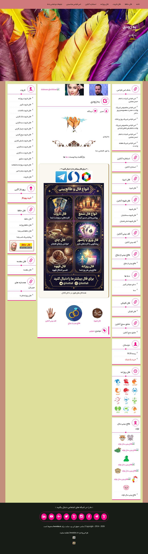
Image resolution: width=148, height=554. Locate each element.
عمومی (92, 331)
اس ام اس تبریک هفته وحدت (128, 144)
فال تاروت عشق (25, 159)
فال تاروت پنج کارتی (23, 134)
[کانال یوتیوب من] (51, 516)
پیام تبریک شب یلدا (23, 237)
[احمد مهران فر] (98, 90)
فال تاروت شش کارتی (22, 141)
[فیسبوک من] (89, 516)
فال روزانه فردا (25, 295)
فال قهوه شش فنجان (128, 221)
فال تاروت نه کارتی (24, 147)
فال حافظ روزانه (25, 225)
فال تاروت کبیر (25, 104)
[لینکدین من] (44, 516)
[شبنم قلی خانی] (50, 90)
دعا (67, 156)
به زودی (129, 26)
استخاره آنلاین (90, 4)
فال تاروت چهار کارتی (23, 128)
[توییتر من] (66, 516)
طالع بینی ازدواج (130, 263)
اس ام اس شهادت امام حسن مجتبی (128, 99)
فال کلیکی (132, 311)
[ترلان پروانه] (74, 90)
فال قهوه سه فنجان (128, 215)
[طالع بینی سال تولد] (126, 463)
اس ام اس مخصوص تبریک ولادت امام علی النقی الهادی (127, 126)
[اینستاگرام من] (81, 516)
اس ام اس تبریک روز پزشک (125, 119)
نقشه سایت (64, 533)
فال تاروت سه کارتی (23, 122)
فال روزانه (104, 4)
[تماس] (74, 516)
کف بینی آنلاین (130, 242)
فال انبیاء (132, 188)
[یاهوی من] (104, 516)
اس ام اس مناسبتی (73, 4)
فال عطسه (27, 270)
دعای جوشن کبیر (129, 284)
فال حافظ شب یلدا (24, 231)
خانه (138, 4)
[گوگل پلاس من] (59, 516)
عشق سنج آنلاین (129, 332)
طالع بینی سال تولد (128, 495)
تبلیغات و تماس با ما (54, 4)
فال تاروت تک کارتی (23, 116)
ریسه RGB (131, 353)
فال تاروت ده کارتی (23, 153)
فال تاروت (117, 4)
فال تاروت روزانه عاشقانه (21, 165)
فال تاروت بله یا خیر (23, 171)
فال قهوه (132, 209)
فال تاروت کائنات (24, 110)
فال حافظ (128, 4)
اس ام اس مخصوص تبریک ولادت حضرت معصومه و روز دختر (127, 110)
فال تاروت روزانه (24, 98)
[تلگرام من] (96, 516)
